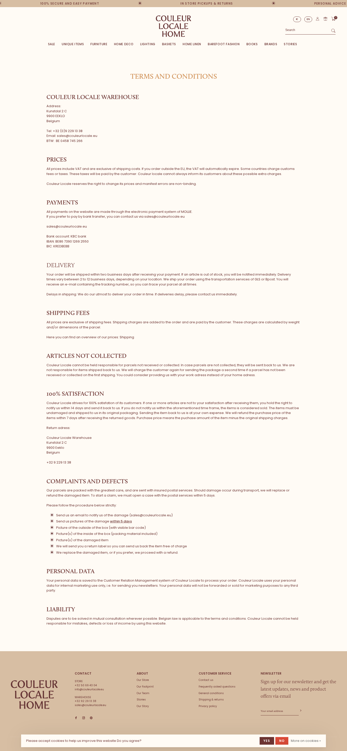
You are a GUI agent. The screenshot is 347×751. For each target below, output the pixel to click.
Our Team (143, 693)
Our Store (143, 680)
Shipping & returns (211, 699)
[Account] (317, 20)
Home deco (124, 44)
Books (252, 44)
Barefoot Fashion (224, 44)
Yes (266, 741)
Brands (270, 44)
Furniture (98, 44)
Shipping (127, 337)
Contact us (206, 680)
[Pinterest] (91, 718)
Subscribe (300, 710)
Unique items (73, 44)
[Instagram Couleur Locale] (83, 718)
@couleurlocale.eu (81, 135)
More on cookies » (306, 740)
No (282, 741)
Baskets (169, 44)
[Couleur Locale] (34, 694)
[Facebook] (76, 718)
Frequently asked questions (217, 687)
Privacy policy (208, 706)
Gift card (325, 19)
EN (308, 19)
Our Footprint (145, 687)
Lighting (147, 44)
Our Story (143, 706)
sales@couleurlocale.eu (66, 226)
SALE (51, 44)
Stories (290, 44)
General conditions (211, 693)
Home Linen (192, 44)
